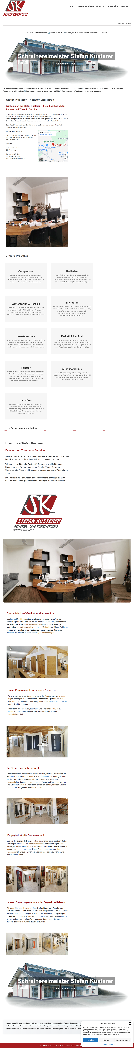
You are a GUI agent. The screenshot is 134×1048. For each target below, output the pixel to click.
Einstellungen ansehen (123, 1040)
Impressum (111, 1044)
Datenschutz (104, 1044)
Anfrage (73, 1045)
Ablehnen (106, 1040)
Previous (121, 24)
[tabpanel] (67, 725)
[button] (130, 1023)
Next (127, 24)
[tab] (22, 428)
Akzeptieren (90, 1040)
